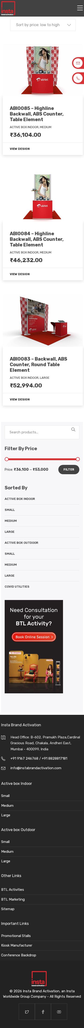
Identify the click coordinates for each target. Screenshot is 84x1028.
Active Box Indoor (20, 499)
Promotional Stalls (16, 936)
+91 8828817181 (54, 758)
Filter (68, 469)
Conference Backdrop (18, 955)
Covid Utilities (17, 586)
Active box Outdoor (21, 542)
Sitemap (7, 909)
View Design (20, 149)
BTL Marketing (13, 899)
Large (9, 531)
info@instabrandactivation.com (35, 768)
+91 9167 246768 (24, 758)
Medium (11, 521)
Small (10, 510)
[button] (43, 25)
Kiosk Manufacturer (16, 945)
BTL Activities (12, 890)
